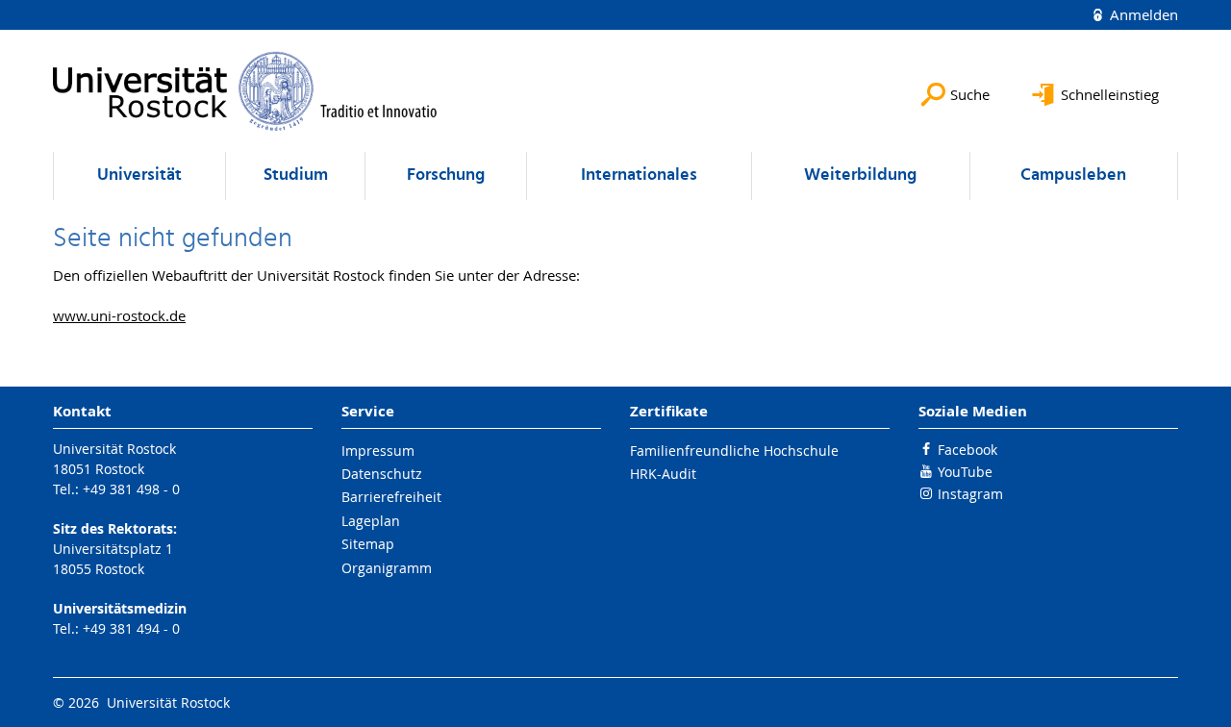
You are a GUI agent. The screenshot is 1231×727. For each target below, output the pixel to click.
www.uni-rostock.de (119, 315)
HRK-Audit (663, 473)
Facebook (967, 449)
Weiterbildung (860, 175)
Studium (296, 175)
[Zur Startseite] (245, 91)
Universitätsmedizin (120, 608)
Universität (139, 175)
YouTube (965, 472)
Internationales (639, 175)
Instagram (970, 494)
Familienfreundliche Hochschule (734, 450)
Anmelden (1142, 14)
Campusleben (1073, 175)
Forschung (446, 175)
